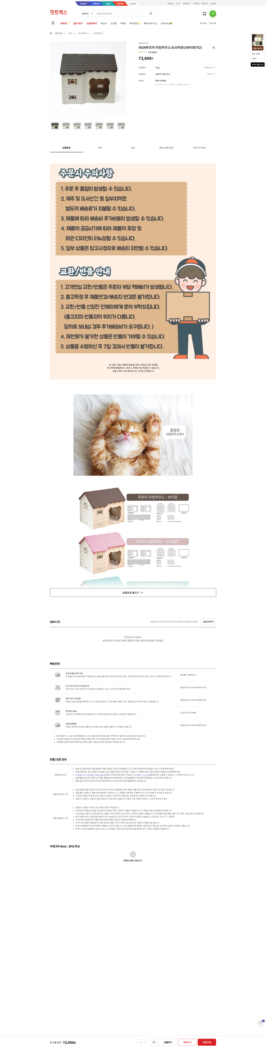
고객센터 (213, 3)
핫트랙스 (85, 13)
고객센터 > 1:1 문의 (142, 774)
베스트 (104, 23)
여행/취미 (59, 33)
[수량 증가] (144, 1042)
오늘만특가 (92, 23)
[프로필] (212, 13)
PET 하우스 (83, 33)
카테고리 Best (199, 147)
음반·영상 (77, 23)
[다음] (127, 81)
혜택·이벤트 (256, 54)
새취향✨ (64, 23)
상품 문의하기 (208, 621)
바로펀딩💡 (134, 23)
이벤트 (123, 23)
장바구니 (187, 1042)
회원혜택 (186, 3)
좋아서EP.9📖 (150, 23)
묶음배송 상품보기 (183, 84)
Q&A (133, 147)
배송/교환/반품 (166, 147)
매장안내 (205, 3)
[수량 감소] (136, 1042)
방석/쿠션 (98, 33)
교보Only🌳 (166, 23)
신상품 (113, 23)
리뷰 (100, 147)
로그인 (178, 3)
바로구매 (207, 1042)
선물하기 (168, 1042)
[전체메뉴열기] (53, 23)
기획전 (254, 58)
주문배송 (196, 3)
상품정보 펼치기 (130, 592)
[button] (213, 47)
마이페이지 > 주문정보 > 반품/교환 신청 (91, 774)
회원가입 (170, 3)
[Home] (51, 33)
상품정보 (66, 147)
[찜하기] (154, 1042)
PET (70, 33)
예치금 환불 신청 (257, 64)
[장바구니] (204, 13)
